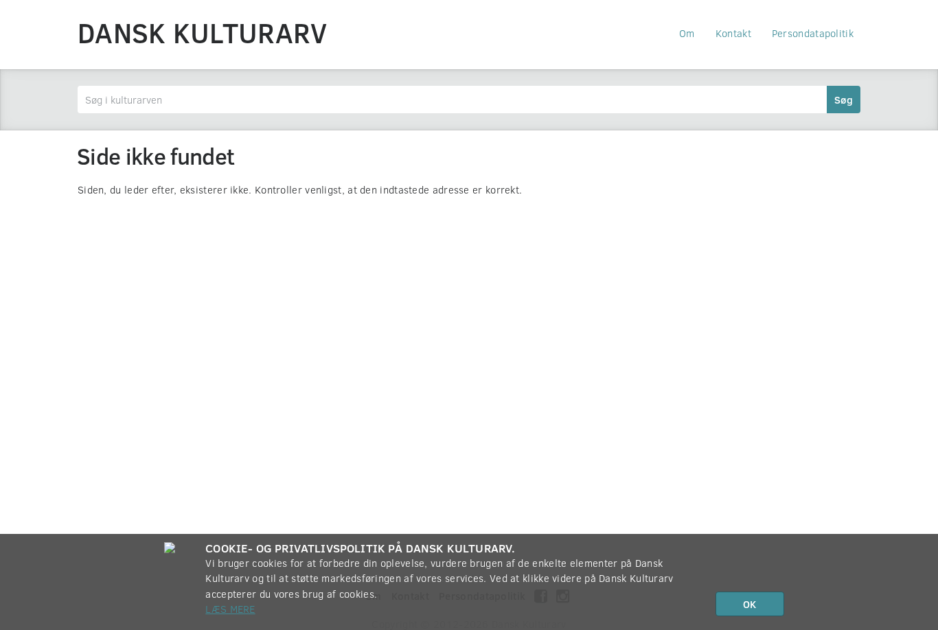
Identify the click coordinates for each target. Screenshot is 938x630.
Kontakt (733, 33)
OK (749, 604)
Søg (843, 99)
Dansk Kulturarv (203, 32)
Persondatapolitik (813, 33)
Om (687, 33)
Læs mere (230, 609)
